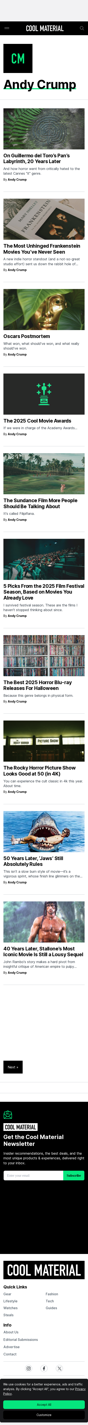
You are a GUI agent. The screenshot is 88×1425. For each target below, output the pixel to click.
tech (50, 1301)
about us (10, 1332)
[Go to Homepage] (45, 29)
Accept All (44, 1404)
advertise (11, 1347)
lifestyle (10, 1301)
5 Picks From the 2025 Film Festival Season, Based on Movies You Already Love (43, 592)
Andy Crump (17, 179)
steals (8, 1315)
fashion (52, 1294)
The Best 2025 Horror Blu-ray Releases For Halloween (37, 685)
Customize (44, 1415)
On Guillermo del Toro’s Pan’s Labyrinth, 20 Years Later (36, 159)
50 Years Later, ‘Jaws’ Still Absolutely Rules (33, 861)
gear (7, 1294)
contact (9, 1354)
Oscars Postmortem (26, 336)
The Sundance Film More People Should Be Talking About (40, 503)
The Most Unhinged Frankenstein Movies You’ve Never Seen (41, 249)
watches (10, 1308)
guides (51, 1308)
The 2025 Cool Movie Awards (37, 421)
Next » (13, 1067)
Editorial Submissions (20, 1339)
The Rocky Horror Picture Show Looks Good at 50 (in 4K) (39, 771)
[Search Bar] (82, 28)
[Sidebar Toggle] (6, 28)
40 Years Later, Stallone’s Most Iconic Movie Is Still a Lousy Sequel (43, 952)
